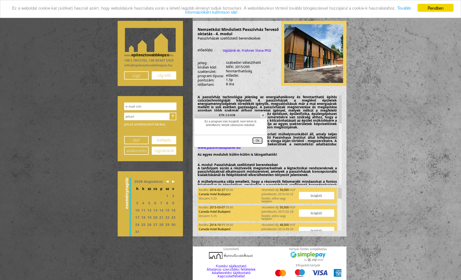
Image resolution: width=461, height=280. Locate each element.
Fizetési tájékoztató (231, 266)
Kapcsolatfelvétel (231, 276)
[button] (262, 115)
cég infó (164, 75)
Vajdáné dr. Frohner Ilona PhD (247, 50)
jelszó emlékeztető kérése (144, 124)
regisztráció (164, 150)
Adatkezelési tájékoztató (231, 272)
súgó (136, 75)
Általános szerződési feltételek (231, 269)
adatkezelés (136, 150)
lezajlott (316, 195)
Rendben (435, 8)
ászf (136, 140)
